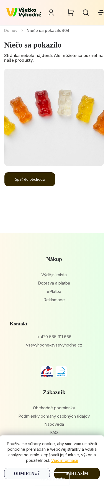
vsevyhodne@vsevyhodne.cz (54, 345)
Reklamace (54, 299)
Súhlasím (77, 473)
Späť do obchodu (30, 179)
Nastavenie (52, 479)
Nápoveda (54, 424)
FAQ (54, 432)
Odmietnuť (27, 473)
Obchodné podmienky (54, 407)
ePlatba (54, 291)
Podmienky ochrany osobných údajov (54, 416)
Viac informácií (64, 460)
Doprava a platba (54, 283)
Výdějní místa (54, 274)
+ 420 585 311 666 (54, 336)
